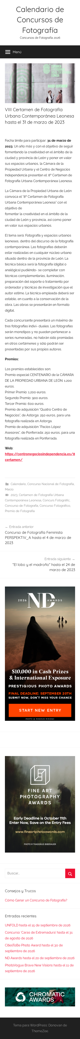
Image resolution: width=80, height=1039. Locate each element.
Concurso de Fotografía (21, 506)
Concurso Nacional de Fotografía (50, 484)
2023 (14, 495)
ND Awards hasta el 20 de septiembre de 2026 (40, 958)
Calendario (18, 484)
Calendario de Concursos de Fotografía (40, 20)
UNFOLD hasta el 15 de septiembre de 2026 (38, 925)
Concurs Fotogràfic (56, 500)
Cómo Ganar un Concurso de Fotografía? (36, 900)
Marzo (9, 489)
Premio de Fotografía (20, 511)
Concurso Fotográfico (55, 506)
